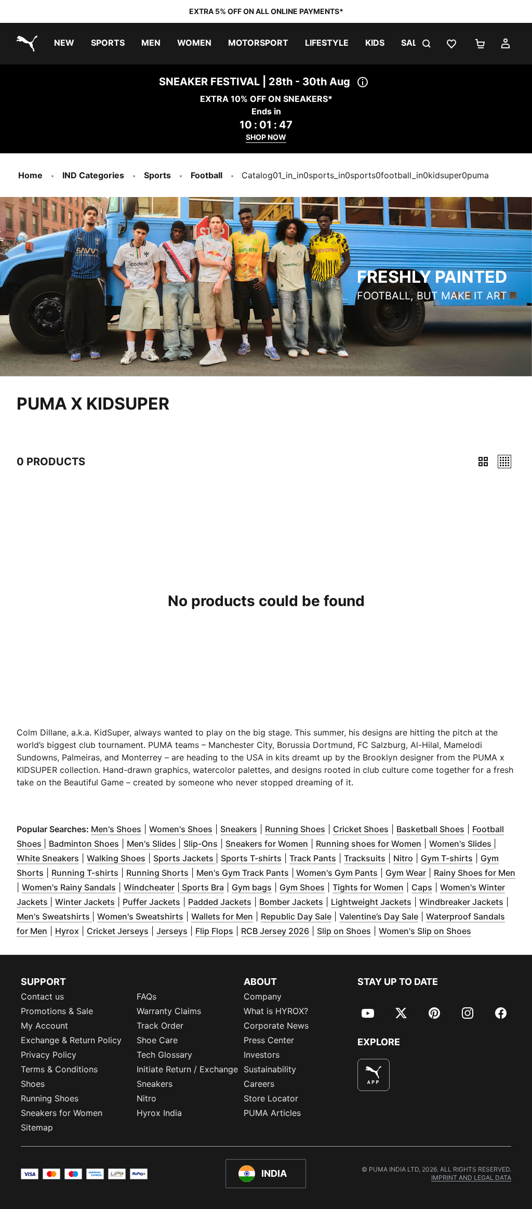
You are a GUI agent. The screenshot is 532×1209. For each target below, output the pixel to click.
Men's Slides (152, 843)
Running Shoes (295, 829)
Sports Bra (202, 887)
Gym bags (252, 887)
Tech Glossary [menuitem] (164, 1054)
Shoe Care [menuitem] (157, 1040)
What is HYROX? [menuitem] (276, 1011)
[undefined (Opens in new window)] (373, 1075)
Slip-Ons (200, 843)
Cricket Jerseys (118, 931)
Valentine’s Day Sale (378, 916)
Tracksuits (364, 858)
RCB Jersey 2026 (275, 931)
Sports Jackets (184, 858)
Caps (421, 887)
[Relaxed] (504, 461)
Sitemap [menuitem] (37, 1127)
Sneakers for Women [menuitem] (61, 1113)
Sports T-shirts (251, 858)
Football (206, 175)
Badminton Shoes (84, 843)
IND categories (93, 175)
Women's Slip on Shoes (425, 931)
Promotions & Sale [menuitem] (57, 1011)
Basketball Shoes (430, 829)
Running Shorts (157, 873)
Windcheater (149, 887)
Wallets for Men (222, 916)
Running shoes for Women (368, 843)
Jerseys (172, 931)
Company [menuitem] (263, 996)
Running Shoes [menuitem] (49, 1098)
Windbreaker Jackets (461, 902)
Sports (157, 175)
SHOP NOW (266, 137)
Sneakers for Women (266, 843)
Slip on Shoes (344, 931)
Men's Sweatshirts (54, 916)
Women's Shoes (180, 829)
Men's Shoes (116, 829)
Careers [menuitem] (259, 1084)
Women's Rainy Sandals (69, 887)
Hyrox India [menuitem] (159, 1113)
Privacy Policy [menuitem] (48, 1054)
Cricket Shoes (361, 829)
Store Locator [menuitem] (271, 1098)
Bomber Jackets (291, 902)
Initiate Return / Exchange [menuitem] (187, 1069)
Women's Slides (461, 843)
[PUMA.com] (25, 43)
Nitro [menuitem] (146, 1098)
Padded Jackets (219, 902)
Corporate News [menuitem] (276, 1025)
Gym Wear (405, 873)
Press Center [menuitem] (269, 1040)
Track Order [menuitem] (160, 1025)
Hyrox (67, 931)
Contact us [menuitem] (42, 996)
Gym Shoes (302, 887)
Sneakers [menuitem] (154, 1084)
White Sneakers (48, 858)
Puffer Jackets (151, 902)
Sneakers (238, 829)
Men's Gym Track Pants (242, 873)
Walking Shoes (116, 858)
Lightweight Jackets (371, 902)
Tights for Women (368, 887)
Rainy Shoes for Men (474, 873)
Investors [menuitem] (262, 1054)
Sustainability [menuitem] (270, 1069)
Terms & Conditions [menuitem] (59, 1069)
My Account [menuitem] (44, 1025)
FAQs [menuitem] (146, 996)
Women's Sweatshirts (140, 916)
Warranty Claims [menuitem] (169, 1011)
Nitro (403, 858)
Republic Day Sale (296, 916)
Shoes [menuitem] (33, 1084)
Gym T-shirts (447, 858)
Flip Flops (214, 931)
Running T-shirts (84, 873)
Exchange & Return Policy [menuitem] (71, 1040)
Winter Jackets (85, 902)
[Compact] (483, 461)
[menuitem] (64, 43)
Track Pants (312, 858)
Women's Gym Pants (336, 873)
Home (30, 175)
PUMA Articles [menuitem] (272, 1113)
